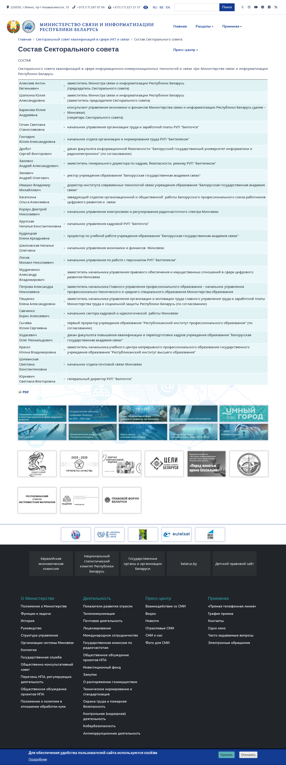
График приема (220, 613)
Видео (150, 613)
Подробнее (38, 759)
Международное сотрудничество (110, 635)
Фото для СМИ (157, 643)
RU (155, 7)
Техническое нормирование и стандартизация (107, 692)
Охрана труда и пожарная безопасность (105, 704)
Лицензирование (97, 628)
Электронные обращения (229, 643)
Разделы (203, 26)
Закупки (90, 674)
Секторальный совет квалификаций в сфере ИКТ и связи (82, 39)
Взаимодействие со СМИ (165, 606)
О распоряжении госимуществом (110, 682)
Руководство (31, 628)
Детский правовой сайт (234, 563)
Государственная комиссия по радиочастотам (107, 645)
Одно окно (217, 628)
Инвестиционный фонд (102, 667)
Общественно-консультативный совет (47, 667)
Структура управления (39, 635)
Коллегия (29, 650)
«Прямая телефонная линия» (232, 606)
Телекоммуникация (99, 613)
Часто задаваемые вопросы (230, 635)
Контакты (216, 621)
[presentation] (24, 565)
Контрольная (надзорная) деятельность (104, 716)
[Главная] (23, 26)
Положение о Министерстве (44, 606)
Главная (180, 26)
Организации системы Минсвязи (47, 643)
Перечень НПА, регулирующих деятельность (46, 679)
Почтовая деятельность (102, 621)
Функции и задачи (36, 613)
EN (168, 7)
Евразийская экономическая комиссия (50, 563)
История (27, 621)
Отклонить (248, 754)
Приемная (230, 26)
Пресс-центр (184, 50)
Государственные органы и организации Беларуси (143, 563)
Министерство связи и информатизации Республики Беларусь (97, 27)
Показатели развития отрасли (107, 606)
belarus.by (189, 563)
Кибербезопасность (99, 726)
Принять (226, 755)
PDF (26, 392)
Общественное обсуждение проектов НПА (44, 692)
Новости (152, 621)
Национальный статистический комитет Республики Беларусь (97, 563)
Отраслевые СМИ (159, 628)
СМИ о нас (153, 635)
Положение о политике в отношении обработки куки (43, 704)
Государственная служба (41, 657)
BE (162, 7)
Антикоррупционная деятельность (111, 733)
